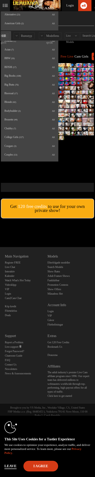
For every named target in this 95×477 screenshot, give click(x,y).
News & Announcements (18, 373)
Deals (8, 315)
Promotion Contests (58, 284)
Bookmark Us (55, 346)
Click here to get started (60, 395)
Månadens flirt (55, 293)
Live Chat (10, 267)
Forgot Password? (14, 351)
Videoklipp (10, 284)
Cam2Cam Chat (13, 298)
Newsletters (11, 369)
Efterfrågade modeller (59, 262)
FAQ (7, 360)
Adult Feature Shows (59, 275)
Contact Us (11, 364)
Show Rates (54, 271)
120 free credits (32, 206)
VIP (7, 289)
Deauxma (52, 355)
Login (70, 5)
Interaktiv (10, 271)
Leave (10, 466)
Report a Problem (14, 342)
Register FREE (13, 262)
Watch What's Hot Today (18, 280)
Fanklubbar (53, 280)
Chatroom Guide (13, 355)
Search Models (55, 267)
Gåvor (51, 320)
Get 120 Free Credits (58, 342)
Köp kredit (10, 306)
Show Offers (54, 289)
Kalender (9, 275)
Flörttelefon (11, 310)
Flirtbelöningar (55, 324)
